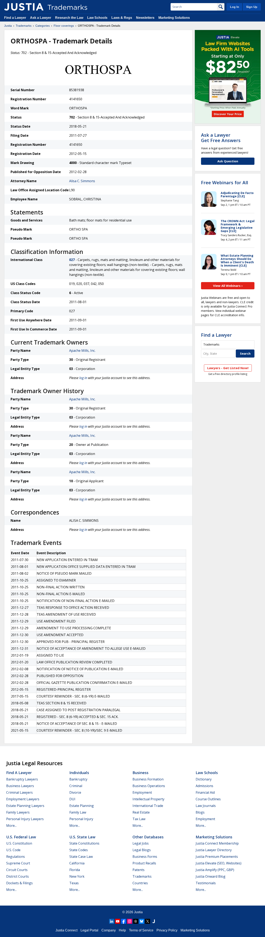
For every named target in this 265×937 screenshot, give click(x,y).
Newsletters (145, 17)
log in (83, 378)
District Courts (17, 876)
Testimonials (206, 883)
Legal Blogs (141, 850)
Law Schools (97, 17)
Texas (74, 883)
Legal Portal (89, 930)
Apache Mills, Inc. (82, 350)
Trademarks (23, 25)
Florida (74, 870)
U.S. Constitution (19, 843)
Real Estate (141, 812)
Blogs (200, 812)
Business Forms (144, 856)
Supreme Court (18, 863)
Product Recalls (144, 863)
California (76, 863)
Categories (42, 25)
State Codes (78, 850)
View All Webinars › (228, 286)
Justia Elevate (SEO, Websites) (218, 863)
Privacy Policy (167, 930)
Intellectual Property (148, 799)
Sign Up (251, 6)
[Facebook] (123, 921)
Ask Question (227, 161)
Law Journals (206, 805)
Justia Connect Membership (217, 843)
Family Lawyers (18, 812)
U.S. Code (13, 850)
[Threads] (135, 921)
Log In (234, 6)
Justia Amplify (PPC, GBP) (215, 870)
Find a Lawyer (15, 17)
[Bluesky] (141, 921)
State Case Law (81, 856)
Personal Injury (81, 819)
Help (122, 930)
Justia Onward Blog (210, 876)
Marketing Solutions (174, 17)
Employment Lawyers (22, 799)
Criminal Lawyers (19, 792)
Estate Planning (81, 805)
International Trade (147, 805)
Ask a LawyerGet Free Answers (221, 137)
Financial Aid (205, 792)
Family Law (77, 812)
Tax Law (138, 819)
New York (76, 876)
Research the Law (69, 17)
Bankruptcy (78, 779)
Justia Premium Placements (217, 856)
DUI (72, 799)
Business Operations (148, 786)
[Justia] (23, 7)
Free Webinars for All (224, 182)
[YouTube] (117, 921)
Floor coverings (64, 25)
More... (11, 825)
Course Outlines (208, 799)
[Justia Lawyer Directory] (153, 921)
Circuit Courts (17, 870)
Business (140, 772)
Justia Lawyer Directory (214, 850)
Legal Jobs (140, 843)
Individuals (79, 772)
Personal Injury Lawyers (25, 819)
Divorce (75, 792)
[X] (147, 921)
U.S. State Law (82, 836)
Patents (138, 870)
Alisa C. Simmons (82, 181)
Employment (142, 792)
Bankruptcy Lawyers (22, 779)
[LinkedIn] (111, 921)
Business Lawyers (20, 786)
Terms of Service (141, 930)
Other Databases (148, 836)
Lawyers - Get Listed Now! (227, 368)
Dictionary (204, 779)
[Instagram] (129, 921)
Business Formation (148, 779)
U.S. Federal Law (21, 836)
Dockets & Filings (19, 883)
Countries (140, 883)
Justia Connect (66, 930)
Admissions (204, 786)
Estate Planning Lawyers (25, 805)
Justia (8, 25)
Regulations (15, 856)
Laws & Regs (121, 17)
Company (108, 930)
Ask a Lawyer (40, 17)
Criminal (75, 786)
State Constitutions (84, 843)
